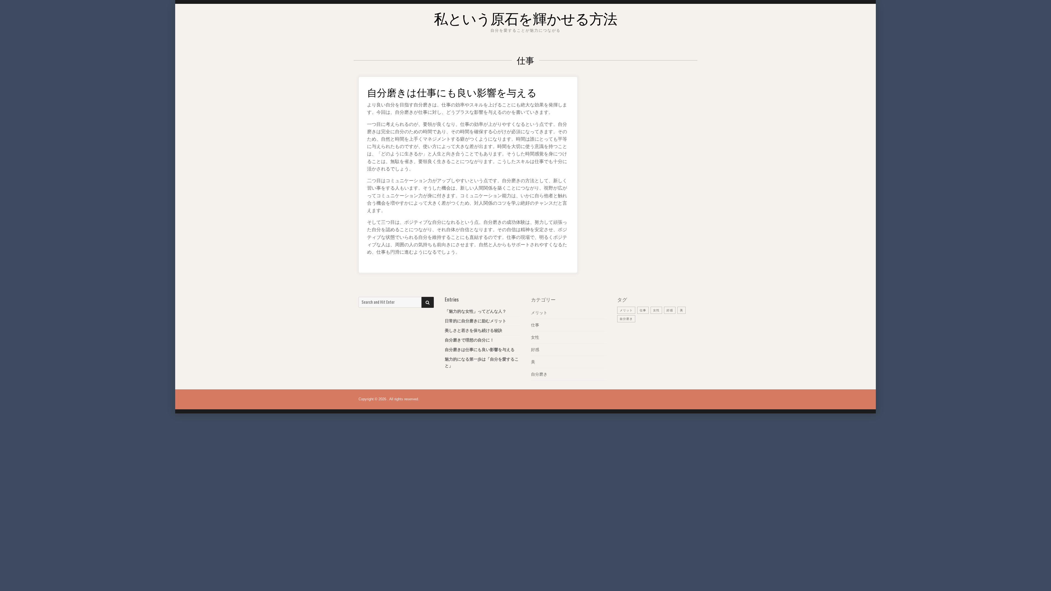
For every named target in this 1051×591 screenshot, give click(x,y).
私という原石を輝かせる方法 (525, 17)
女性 (535, 337)
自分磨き (539, 374)
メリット (539, 312)
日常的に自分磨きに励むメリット (475, 320)
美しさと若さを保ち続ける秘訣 (473, 330)
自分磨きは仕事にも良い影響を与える (452, 92)
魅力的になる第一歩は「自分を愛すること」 (482, 362)
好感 (535, 349)
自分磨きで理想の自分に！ (469, 340)
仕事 (535, 325)
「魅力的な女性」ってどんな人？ (475, 311)
